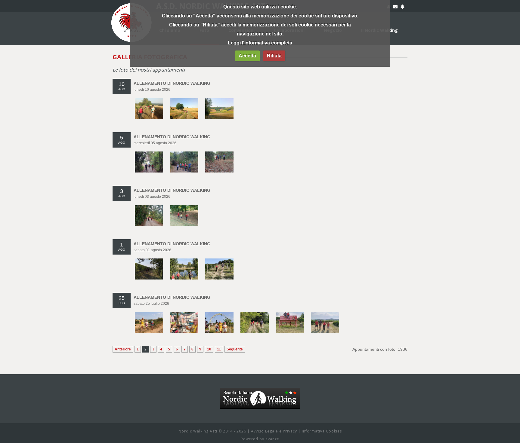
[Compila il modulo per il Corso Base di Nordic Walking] (402, 7)
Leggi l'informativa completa (260, 42)
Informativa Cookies (322, 431)
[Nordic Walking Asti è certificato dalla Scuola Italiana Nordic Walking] (260, 390)
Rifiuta (274, 55)
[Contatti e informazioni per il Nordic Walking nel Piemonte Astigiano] (395, 7)
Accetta (247, 55)
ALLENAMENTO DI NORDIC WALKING (172, 83)
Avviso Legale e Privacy (274, 431)
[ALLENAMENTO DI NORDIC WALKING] (149, 101)
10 (209, 349)
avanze (272, 438)
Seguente (235, 349)
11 (219, 349)
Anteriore (123, 349)
